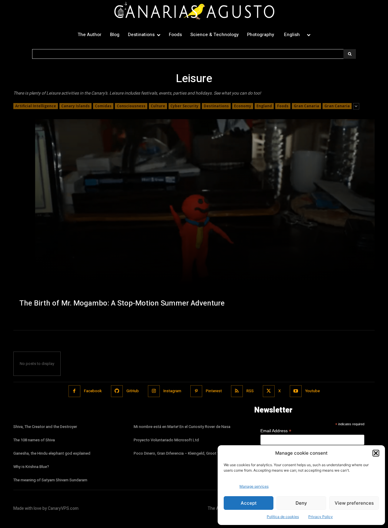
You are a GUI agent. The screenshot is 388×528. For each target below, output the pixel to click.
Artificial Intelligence (35, 106)
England (264, 106)
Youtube (312, 391)
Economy (242, 106)
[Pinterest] (196, 391)
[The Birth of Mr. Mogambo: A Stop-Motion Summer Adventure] (194, 218)
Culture (158, 106)
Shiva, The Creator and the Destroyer (45, 426)
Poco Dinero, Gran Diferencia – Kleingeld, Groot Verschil (182, 453)
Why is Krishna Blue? (31, 467)
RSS (250, 391)
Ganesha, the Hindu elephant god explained (51, 453)
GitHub (132, 391)
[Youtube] (296, 391)
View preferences (354, 503)
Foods (283, 106)
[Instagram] (154, 391)
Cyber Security (184, 106)
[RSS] (237, 391)
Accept (249, 503)
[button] (376, 453)
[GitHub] (117, 391)
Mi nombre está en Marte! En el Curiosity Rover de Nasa (182, 426)
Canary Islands (75, 106)
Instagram (172, 391)
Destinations (216, 106)
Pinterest (214, 391)
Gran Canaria (306, 106)
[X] (269, 391)
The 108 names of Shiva (34, 440)
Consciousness (131, 106)
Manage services (254, 486)
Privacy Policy (320, 516)
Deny (301, 503)
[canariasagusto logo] (194, 11)
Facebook (93, 391)
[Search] (349, 54)
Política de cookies (283, 516)
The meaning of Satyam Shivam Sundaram (50, 480)
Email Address (275, 431)
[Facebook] (74, 391)
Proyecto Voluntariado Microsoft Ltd (166, 440)
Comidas (103, 106)
